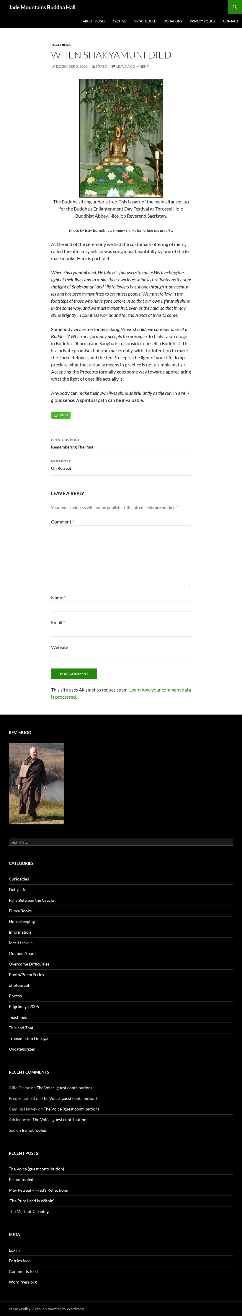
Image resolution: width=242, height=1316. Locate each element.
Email (58, 622)
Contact (230, 21)
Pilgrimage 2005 (24, 1006)
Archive (119, 21)
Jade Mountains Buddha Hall (42, 7)
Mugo (101, 66)
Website (59, 647)
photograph (19, 985)
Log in (14, 1250)
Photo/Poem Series (26, 974)
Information (20, 932)
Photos (15, 995)
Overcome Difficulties (29, 963)
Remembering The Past (72, 443)
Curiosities (19, 878)
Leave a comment (132, 66)
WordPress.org (23, 1281)
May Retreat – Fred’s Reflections (38, 1190)
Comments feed (23, 1271)
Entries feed (20, 1260)
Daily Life (17, 889)
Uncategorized (22, 1048)
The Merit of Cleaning (29, 1211)
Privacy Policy (202, 21)
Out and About (22, 953)
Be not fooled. (34, 1130)
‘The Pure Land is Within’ (31, 1200)
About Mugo (94, 21)
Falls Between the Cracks (32, 900)
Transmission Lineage (28, 1038)
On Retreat (61, 465)
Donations (172, 21)
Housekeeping (22, 921)
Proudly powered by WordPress (59, 1309)
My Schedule (145, 21)
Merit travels (20, 942)
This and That (21, 1027)
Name (58, 597)
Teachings (61, 45)
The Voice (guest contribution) (64, 1087)
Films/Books (20, 910)
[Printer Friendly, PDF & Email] (61, 414)
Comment (62, 521)
